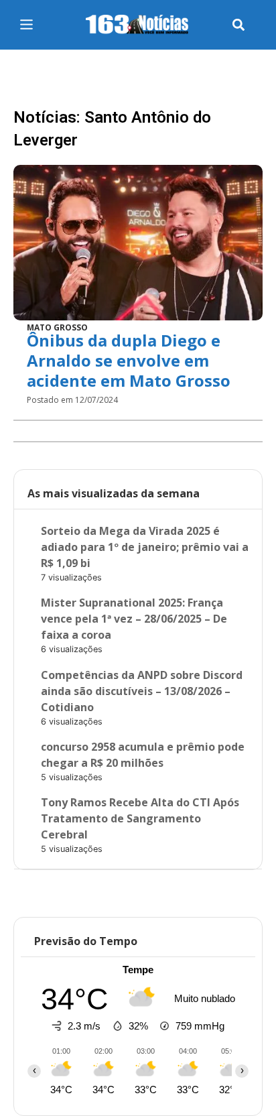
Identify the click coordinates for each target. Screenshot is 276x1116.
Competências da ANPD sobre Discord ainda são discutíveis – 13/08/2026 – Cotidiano (142, 691)
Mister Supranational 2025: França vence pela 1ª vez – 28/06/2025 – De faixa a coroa (134, 618)
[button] (238, 25)
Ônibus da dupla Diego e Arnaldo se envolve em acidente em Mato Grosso (128, 360)
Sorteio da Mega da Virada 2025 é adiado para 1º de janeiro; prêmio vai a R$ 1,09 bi (145, 546)
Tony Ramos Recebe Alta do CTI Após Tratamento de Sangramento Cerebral (140, 818)
